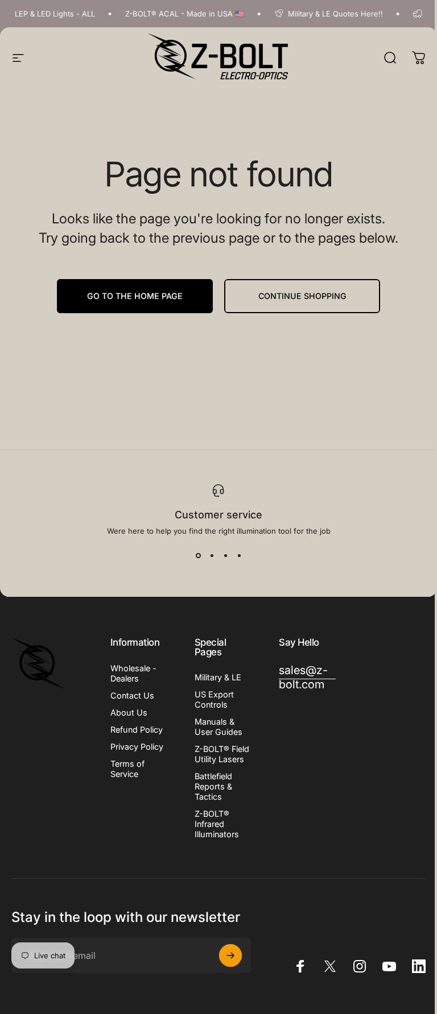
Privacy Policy (136, 746)
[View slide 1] (198, 556)
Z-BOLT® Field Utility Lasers (222, 754)
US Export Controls (214, 699)
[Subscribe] (230, 955)
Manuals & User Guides (218, 727)
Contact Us (132, 695)
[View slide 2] (211, 556)
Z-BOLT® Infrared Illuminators (217, 824)
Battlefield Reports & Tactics (213, 786)
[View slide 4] (239, 556)
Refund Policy (136, 729)
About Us (128, 712)
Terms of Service (127, 769)
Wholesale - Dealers (133, 673)
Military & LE (218, 677)
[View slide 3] (225, 556)
